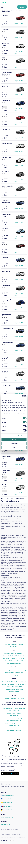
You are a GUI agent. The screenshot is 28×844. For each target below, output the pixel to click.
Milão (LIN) (13, 653)
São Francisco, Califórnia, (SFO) (14, 718)
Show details (21, 435)
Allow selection (14, 443)
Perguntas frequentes (12, 829)
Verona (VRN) (6, 658)
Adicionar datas (22, 6)
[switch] (25, 422)
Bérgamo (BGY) (7, 656)
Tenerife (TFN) (18, 686)
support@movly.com (7, 817)
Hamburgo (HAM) (9, 672)
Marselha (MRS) (14, 646)
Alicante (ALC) (22, 681)
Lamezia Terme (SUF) (18, 660)
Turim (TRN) (22, 658)
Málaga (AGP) (14, 681)
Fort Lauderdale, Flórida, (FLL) (14, 713)
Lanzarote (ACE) (10, 686)
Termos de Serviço (5, 834)
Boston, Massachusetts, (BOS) (14, 728)
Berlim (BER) (23, 670)
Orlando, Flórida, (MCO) (19, 708)
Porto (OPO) (14, 698)
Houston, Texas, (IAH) (14, 725)
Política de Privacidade (16, 834)
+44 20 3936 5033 (8, 795)
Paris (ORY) (14, 644)
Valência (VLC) (5, 684)
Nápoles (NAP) (21, 656)
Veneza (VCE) (20, 653)
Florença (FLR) (8, 660)
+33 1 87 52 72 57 (7, 806)
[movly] (3, 2)
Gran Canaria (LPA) (14, 691)
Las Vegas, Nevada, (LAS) (9, 723)
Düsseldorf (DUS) (19, 672)
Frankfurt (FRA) (15, 670)
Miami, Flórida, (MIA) (8, 708)
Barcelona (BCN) (6, 681)
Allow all (14, 439)
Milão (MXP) (7, 653)
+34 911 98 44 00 (7, 802)
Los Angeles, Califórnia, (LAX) (14, 720)
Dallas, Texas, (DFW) (21, 723)
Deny (14, 447)
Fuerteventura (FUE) (10, 689)
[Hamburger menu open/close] (26, 2)
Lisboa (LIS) (7, 698)
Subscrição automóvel (6, 832)
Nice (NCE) (20, 644)
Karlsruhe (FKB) (14, 675)
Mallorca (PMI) (13, 684)
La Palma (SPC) (22, 684)
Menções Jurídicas (21, 837)
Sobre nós (3, 829)
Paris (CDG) (7, 644)
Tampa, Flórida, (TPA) (14, 710)
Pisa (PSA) (14, 656)
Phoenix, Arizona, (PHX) (14, 715)
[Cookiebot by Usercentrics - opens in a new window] (21, 396)
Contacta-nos (16, 832)
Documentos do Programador (8, 837)
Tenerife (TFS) (19, 689)
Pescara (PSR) (14, 658)
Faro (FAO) (21, 698)
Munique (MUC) (6, 670)
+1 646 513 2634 (7, 799)
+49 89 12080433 (7, 810)
